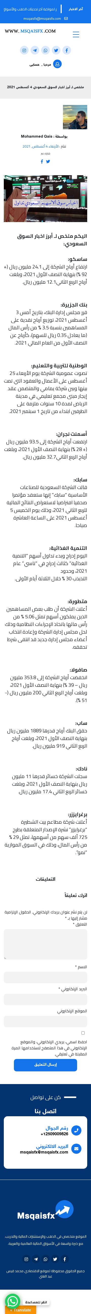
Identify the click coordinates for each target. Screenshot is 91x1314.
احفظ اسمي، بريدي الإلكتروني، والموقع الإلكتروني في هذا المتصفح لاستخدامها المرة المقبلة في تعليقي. (49, 1048)
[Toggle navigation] (75, 34)
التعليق (80, 924)
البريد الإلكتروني (72, 989)
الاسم (81, 967)
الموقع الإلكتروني (72, 1011)
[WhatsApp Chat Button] (12, 1301)
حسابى (34, 65)
